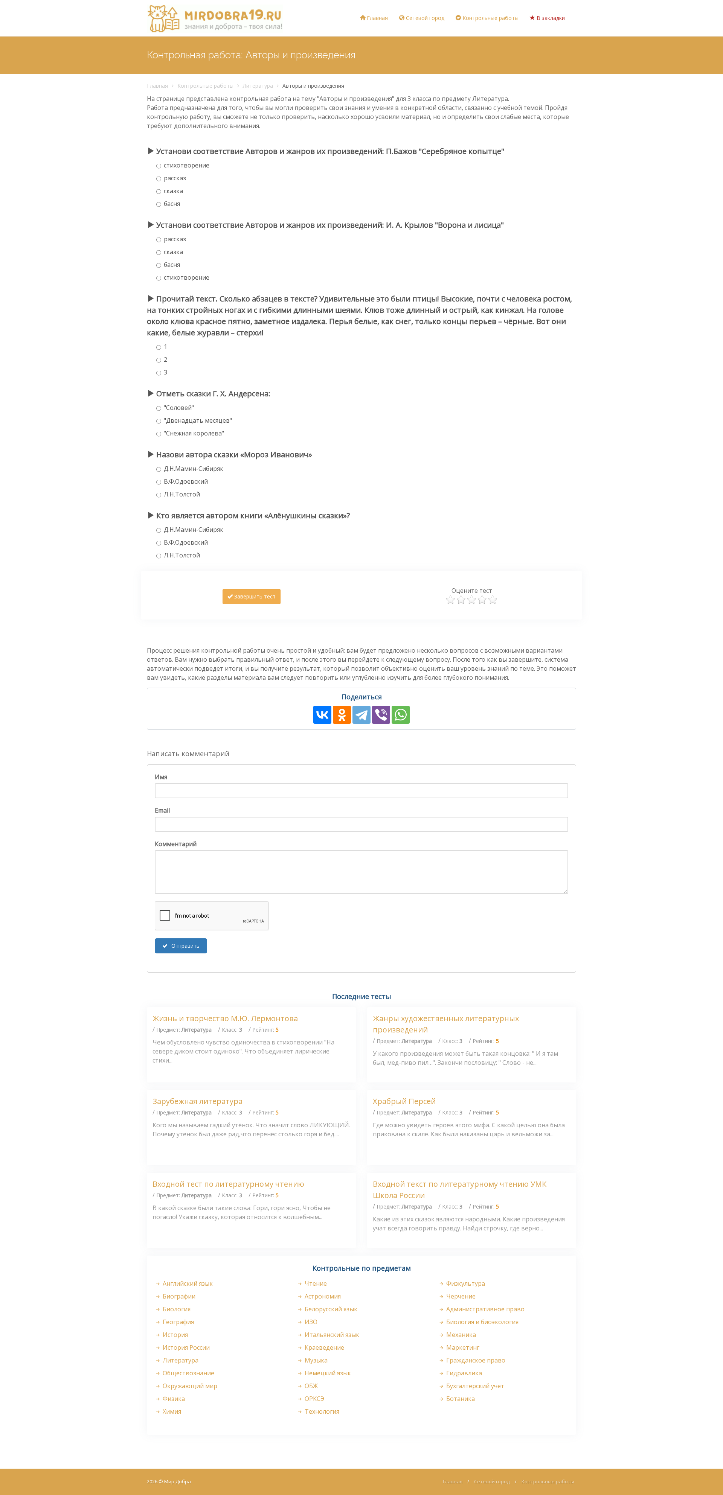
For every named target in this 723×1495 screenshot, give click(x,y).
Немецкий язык (327, 1373)
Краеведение (323, 1347)
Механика (460, 1335)
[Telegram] (361, 715)
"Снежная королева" (194, 433)
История (174, 1335)
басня (172, 203)
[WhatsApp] (401, 715)
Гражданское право (475, 1360)
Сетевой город (424, 17)
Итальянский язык (331, 1335)
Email (162, 810)
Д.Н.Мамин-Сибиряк (193, 468)
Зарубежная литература (198, 1101)
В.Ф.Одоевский (186, 481)
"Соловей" (179, 407)
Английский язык (187, 1283)
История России (185, 1347)
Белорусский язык (330, 1309)
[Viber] (381, 715)
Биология (176, 1309)
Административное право (485, 1309)
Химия (171, 1411)
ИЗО (310, 1322)
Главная (376, 17)
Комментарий (176, 844)
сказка (173, 191)
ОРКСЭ (313, 1399)
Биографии (178, 1296)
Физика (173, 1399)
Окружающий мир (189, 1386)
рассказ (175, 178)
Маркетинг (462, 1347)
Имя (161, 777)
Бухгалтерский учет (474, 1386)
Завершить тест (254, 596)
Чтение (315, 1283)
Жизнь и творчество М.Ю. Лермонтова (225, 1018)
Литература (258, 85)
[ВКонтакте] (322, 715)
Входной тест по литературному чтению (228, 1184)
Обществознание (187, 1373)
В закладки (550, 17)
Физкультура (465, 1283)
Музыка (315, 1360)
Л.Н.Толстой (182, 494)
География (177, 1322)
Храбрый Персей (404, 1101)
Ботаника (460, 1399)
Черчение (460, 1296)
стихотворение (186, 165)
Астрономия (322, 1296)
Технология (321, 1411)
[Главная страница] (215, 18)
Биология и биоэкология (482, 1322)
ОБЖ (310, 1386)
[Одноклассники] (342, 715)
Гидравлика (463, 1373)
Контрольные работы (490, 17)
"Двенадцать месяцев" (198, 420)
